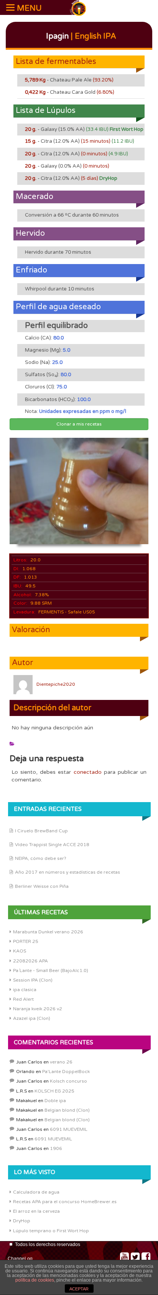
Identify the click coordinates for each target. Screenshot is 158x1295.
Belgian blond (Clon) (67, 1110)
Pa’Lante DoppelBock (66, 1071)
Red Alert (23, 999)
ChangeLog (20, 1258)
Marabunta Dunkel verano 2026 (48, 932)
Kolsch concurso (68, 1081)
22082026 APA (30, 961)
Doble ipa (55, 1100)
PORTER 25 (25, 941)
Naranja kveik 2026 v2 (37, 1008)
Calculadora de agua (36, 1192)
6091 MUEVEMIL (68, 1129)
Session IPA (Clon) (33, 980)
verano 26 (61, 1062)
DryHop (21, 1220)
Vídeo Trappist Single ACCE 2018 (52, 844)
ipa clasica (24, 989)
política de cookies (34, 1280)
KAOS (19, 951)
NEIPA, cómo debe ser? (40, 858)
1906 (56, 1148)
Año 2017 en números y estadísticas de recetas (67, 872)
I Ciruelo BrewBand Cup (41, 830)
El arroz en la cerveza (36, 1211)
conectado (88, 772)
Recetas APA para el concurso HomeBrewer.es (65, 1201)
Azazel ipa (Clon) (31, 1018)
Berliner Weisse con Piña (42, 886)
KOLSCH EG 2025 (54, 1091)
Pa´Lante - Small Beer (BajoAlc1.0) (50, 970)
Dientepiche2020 (55, 684)
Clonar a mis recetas (79, 424)
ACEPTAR (79, 1289)
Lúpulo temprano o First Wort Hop (51, 1230)
